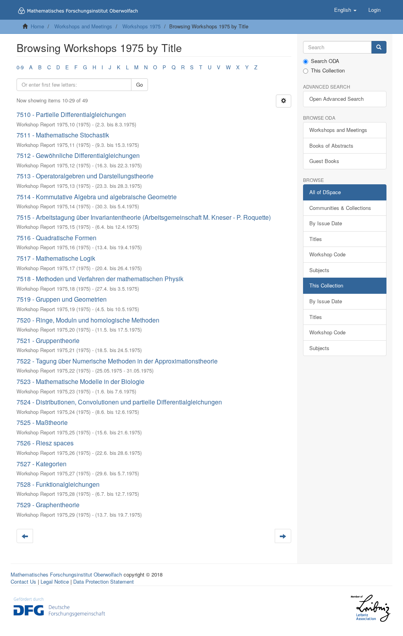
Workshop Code (327, 254)
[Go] (378, 47)
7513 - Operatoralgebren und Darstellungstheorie (85, 175)
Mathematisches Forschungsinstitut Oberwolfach (66, 574)
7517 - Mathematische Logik (56, 258)
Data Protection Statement (103, 581)
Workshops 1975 (141, 26)
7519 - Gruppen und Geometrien (62, 299)
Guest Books (324, 161)
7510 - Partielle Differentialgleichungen (71, 114)
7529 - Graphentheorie (48, 504)
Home (37, 26)
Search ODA (325, 61)
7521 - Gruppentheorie (48, 340)
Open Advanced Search (336, 98)
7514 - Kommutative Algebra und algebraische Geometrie (97, 196)
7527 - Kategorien (42, 463)
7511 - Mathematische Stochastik (63, 134)
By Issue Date (325, 223)
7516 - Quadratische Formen (56, 237)
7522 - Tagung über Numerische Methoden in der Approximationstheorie (117, 360)
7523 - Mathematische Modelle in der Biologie (80, 381)
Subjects (319, 270)
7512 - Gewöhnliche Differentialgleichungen (78, 155)
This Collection (328, 70)
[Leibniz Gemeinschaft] (370, 608)
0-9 (20, 67)
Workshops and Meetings (83, 26)
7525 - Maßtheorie (42, 422)
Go (139, 84)
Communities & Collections (340, 207)
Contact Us (23, 581)
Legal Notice (55, 581)
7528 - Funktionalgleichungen (58, 484)
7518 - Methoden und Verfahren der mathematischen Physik (100, 278)
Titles (315, 239)
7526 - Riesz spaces (45, 442)
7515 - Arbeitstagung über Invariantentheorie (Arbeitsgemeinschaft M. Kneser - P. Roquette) (144, 217)
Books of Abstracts (331, 145)
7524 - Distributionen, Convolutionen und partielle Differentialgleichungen (119, 401)
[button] (345, 10)
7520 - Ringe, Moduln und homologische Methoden (88, 319)
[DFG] (59, 606)
